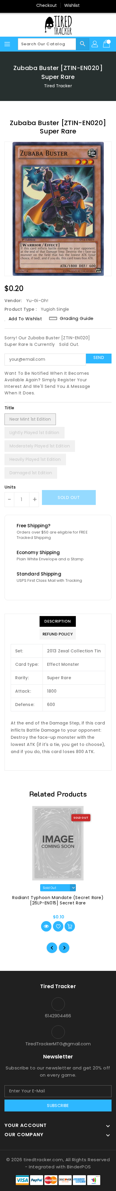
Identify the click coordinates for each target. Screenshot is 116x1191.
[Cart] (107, 44)
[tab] (58, 621)
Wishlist (72, 5)
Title (9, 408)
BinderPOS (79, 1167)
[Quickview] (46, 926)
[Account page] (95, 44)
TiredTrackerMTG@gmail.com (58, 1044)
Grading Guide (77, 318)
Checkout (46, 5)
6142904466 (58, 1016)
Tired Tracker (58, 86)
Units (10, 487)
